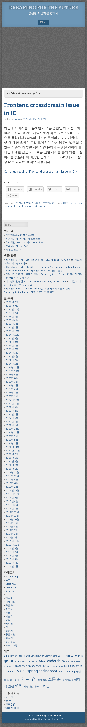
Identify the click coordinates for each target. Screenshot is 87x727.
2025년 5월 (11, 316)
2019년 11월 (12, 475)
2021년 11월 (12, 432)
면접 (7, 612)
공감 (78, 671)
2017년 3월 (11, 530)
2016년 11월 (12, 541)
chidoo (17, 119)
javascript (29, 206)
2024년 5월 (11, 352)
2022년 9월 (11, 407)
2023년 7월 (11, 381)
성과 (40, 679)
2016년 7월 (11, 551)
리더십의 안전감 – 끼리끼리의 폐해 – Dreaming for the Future (38, 259)
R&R (66, 666)
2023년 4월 (11, 388)
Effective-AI (10, 583)
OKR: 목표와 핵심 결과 (42, 292)
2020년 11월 (12, 446)
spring (32, 670)
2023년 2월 (11, 392)
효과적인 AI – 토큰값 (16, 245)
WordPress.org (12, 707)
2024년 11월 (12, 334)
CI (32, 656)
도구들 (19, 203)
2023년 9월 (11, 374)
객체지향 (10, 601)
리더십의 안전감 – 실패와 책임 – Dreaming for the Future (35, 274)
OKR (44, 666)
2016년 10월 (12, 544)
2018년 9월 (11, 497)
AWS (7, 580)
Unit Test (62, 671)
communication (68, 655)
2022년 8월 (11, 410)
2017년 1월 (11, 537)
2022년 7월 (11, 414)
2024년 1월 (11, 363)
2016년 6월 (11, 555)
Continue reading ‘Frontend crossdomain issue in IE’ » (41, 171)
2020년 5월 (11, 457)
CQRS (65, 203)
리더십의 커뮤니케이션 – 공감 (47, 270)
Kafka (41, 661)
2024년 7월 (11, 345)
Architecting (11, 576)
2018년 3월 (11, 504)
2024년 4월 (11, 356)
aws (28, 655)
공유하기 (10, 605)
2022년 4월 (11, 421)
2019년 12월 (12, 472)
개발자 (9, 598)
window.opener (41, 206)
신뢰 (59, 679)
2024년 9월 (11, 338)
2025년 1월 (11, 327)
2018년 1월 (11, 508)
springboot (48, 670)
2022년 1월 (11, 425)
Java (16, 661)
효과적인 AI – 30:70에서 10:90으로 (24, 242)
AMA (12, 656)
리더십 (28, 678)
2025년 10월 (12, 309)
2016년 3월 (11, 566)
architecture (20, 656)
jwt (36, 661)
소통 (52, 679)
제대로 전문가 (13, 249)
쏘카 (19, 685)
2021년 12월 (12, 428)
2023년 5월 (11, 385)
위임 (31, 686)
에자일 (9, 623)
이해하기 (38, 686)
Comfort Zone (51, 656)
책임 (46, 686)
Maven (67, 661)
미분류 (26, 203)
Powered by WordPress (37, 719)
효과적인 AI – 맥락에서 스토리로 (22, 238)
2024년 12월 (12, 331)
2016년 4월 (11, 562)
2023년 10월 (12, 370)
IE (22, 206)
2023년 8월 (11, 378)
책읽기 (9, 637)
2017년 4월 (11, 526)
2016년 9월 (11, 548)
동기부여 (14, 679)
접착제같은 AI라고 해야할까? (21, 235)
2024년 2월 (11, 359)
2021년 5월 (11, 439)
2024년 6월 (11, 349)
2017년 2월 (11, 533)
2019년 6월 (11, 483)
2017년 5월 (11, 522)
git (6, 661)
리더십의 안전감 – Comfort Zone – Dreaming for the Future (36, 281)
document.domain (12, 206)
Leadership (11, 587)
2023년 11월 (12, 367)
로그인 (9, 696)
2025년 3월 (11, 323)
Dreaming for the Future (43, 7)
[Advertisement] (43, 57)
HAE (11, 661)
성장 (7, 619)
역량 (26, 686)
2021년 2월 (11, 443)
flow (81, 656)
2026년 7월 (11, 305)
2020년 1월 (11, 468)
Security (9, 590)
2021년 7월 (11, 436)
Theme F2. (57, 719)
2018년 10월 (12, 493)
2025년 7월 (11, 312)
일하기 (38, 203)
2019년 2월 (11, 486)
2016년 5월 (11, 559)
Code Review (38, 656)
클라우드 (10, 641)
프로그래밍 (48, 203)
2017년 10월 (12, 519)
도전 (6, 679)
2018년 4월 (11, 501)
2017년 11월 (12, 515)
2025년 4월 (11, 320)
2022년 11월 (12, 403)
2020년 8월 (12, 454)
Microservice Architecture (26, 665)
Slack (14, 671)
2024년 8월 (11, 341)
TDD (7, 594)
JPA (32, 661)
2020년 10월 (12, 450)
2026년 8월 (12, 302)
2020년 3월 (11, 461)
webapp (71, 671)
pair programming (55, 666)
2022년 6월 (11, 417)
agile (7, 655)
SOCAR (22, 671)
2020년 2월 (11, 464)
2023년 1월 (11, 396)
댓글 (10, 704)
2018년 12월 (12, 490)
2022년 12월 (12, 399)
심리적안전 (67, 679)
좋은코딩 (10, 634)
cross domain (76, 203)
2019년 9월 (11, 479)
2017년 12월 (12, 512)
